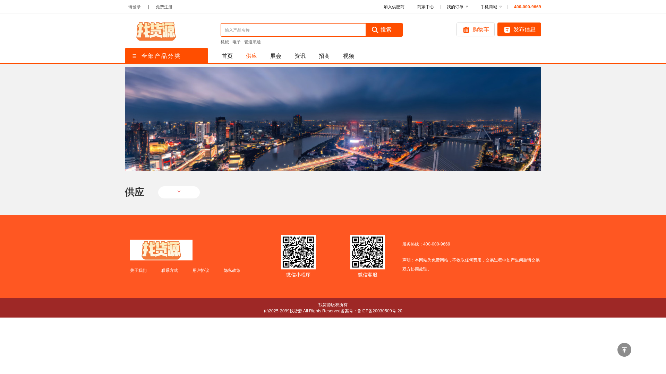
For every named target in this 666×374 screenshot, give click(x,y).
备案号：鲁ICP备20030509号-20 (371, 311)
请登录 (134, 7)
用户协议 (201, 270)
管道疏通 (252, 41)
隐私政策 (232, 270)
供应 (251, 56)
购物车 (480, 29)
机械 (225, 41)
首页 (227, 56)
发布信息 (524, 29)
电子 (236, 41)
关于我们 (138, 270)
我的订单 (455, 7)
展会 (275, 56)
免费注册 (164, 7)
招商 (324, 56)
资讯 (300, 56)
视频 (348, 56)
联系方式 (169, 270)
